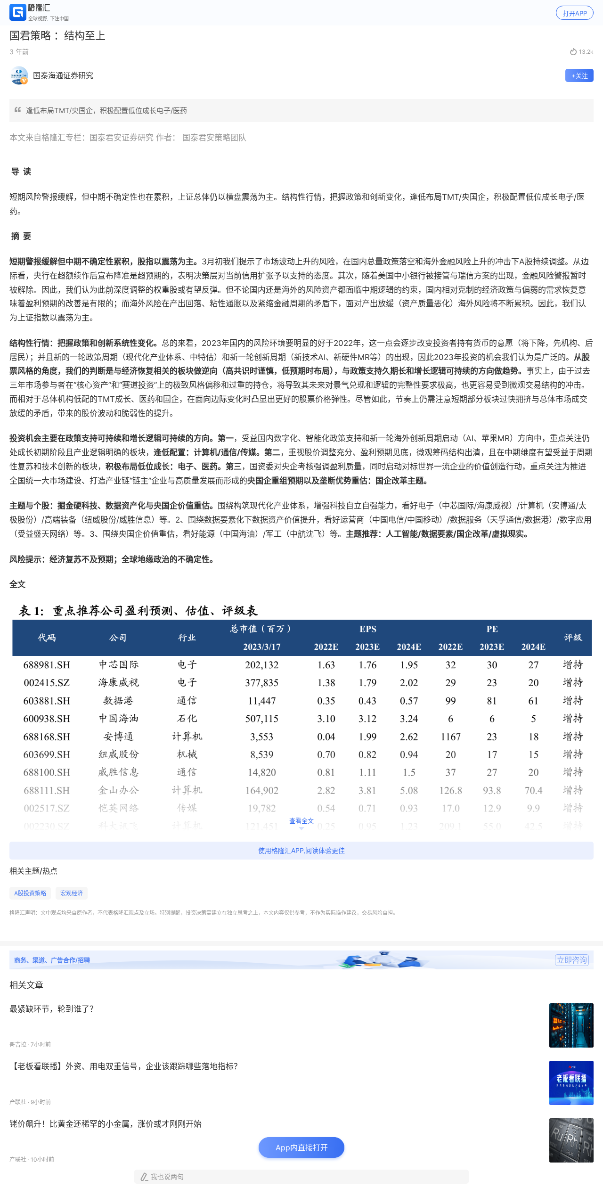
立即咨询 (572, 960)
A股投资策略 (30, 893)
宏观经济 (71, 893)
